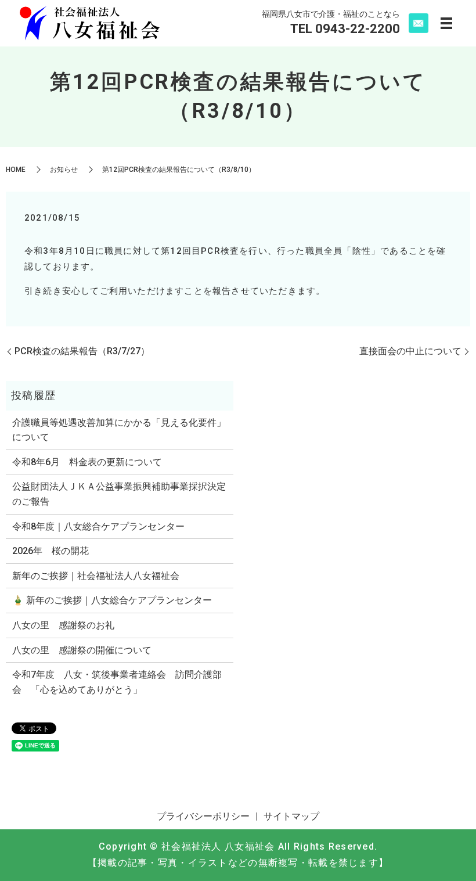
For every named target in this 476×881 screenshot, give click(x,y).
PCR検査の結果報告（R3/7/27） (82, 351)
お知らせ (64, 170)
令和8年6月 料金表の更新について (87, 462)
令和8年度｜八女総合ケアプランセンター (98, 526)
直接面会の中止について (410, 351)
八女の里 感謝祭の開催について (82, 650)
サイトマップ (291, 816)
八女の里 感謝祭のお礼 (63, 625)
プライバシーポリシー (203, 816)
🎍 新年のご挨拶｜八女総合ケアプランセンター (112, 600)
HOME (16, 170)
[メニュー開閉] (446, 23)
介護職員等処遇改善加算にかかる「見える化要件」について (119, 430)
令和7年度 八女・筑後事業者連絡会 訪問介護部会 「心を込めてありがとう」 (117, 682)
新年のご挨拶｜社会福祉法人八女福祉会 (95, 575)
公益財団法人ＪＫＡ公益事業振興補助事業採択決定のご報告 (119, 494)
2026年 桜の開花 (50, 550)
